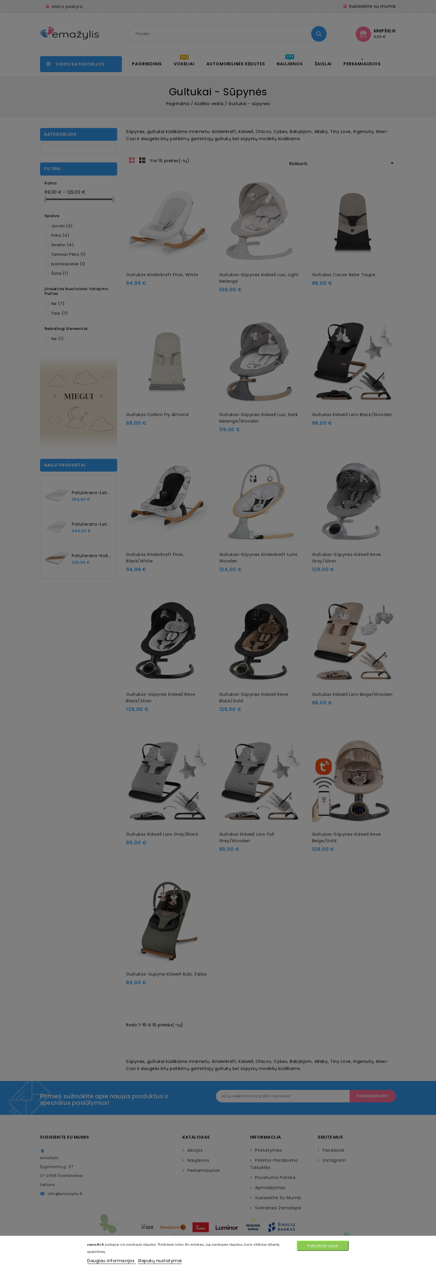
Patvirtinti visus (322, 1246)
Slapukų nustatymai (160, 1261)
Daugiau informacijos (111, 1261)
